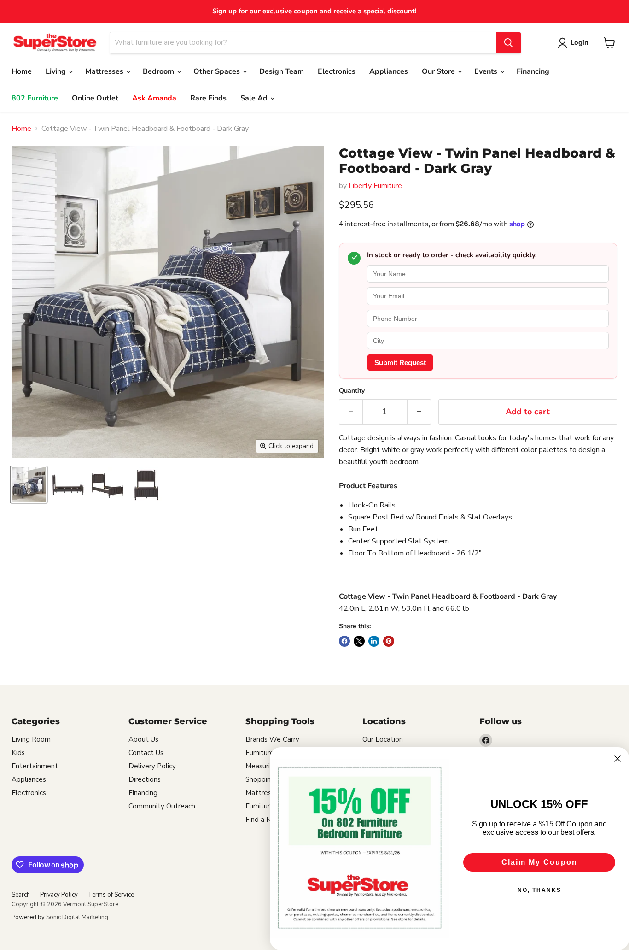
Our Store (439, 71)
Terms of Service (111, 895)
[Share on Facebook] (344, 641)
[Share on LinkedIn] (373, 641)
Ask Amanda (154, 98)
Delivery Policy (152, 766)
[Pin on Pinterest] (388, 641)
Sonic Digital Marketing (77, 917)
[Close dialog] (617, 759)
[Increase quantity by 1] (419, 412)
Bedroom (159, 71)
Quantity (352, 391)
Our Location (382, 739)
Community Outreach (161, 806)
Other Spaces (217, 71)
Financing (533, 71)
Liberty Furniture (375, 186)
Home (22, 71)
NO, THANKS (539, 890)
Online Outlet (95, 98)
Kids (18, 752)
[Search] (508, 42)
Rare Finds (208, 98)
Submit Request (400, 362)
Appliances (388, 71)
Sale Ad (254, 98)
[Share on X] (359, 641)
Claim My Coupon (539, 862)
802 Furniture (35, 98)
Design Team (281, 71)
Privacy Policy (59, 895)
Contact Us (145, 752)
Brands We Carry (272, 739)
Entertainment (35, 766)
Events (486, 71)
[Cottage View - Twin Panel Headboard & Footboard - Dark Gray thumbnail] (29, 484)
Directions (144, 779)
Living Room (31, 739)
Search (21, 895)
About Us (143, 739)
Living (57, 71)
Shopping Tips (268, 779)
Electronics (336, 71)
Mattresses (105, 71)
